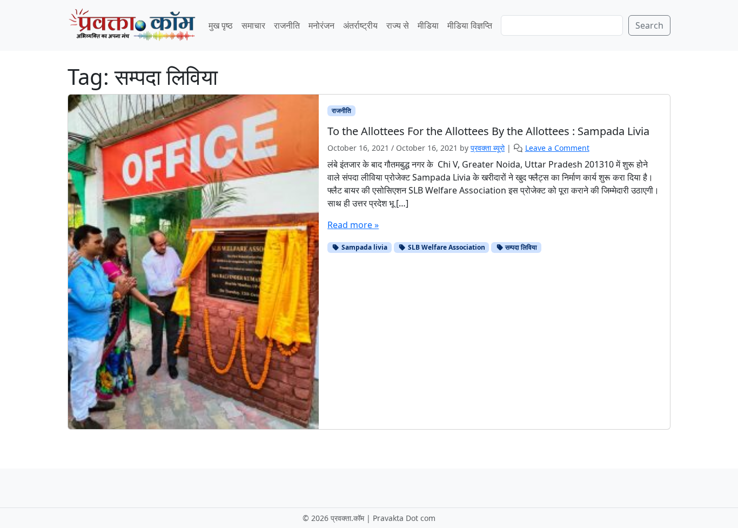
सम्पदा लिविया (520, 247)
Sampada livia (363, 247)
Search (649, 25)
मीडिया (428, 25)
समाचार (253, 25)
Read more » (353, 225)
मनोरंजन (321, 25)
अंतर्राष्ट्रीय (360, 25)
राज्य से (397, 25)
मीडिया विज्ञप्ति (469, 25)
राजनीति (287, 25)
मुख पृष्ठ (221, 25)
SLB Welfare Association (445, 247)
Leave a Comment (557, 148)
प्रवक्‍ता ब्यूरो (488, 148)
